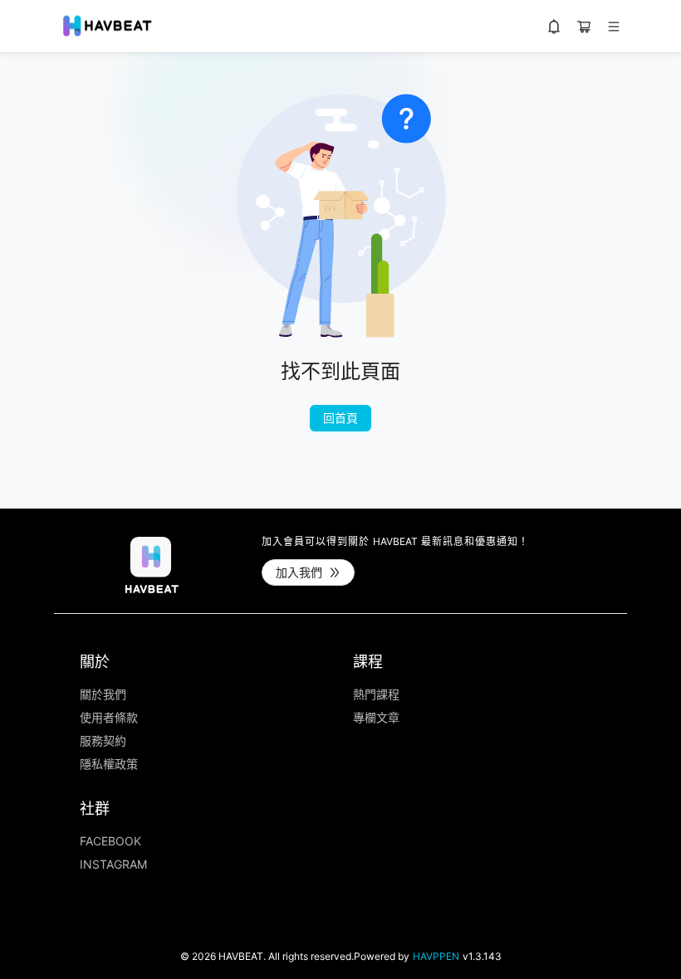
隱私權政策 (109, 764)
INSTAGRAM (113, 864)
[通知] (554, 26)
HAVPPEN (436, 956)
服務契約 (103, 741)
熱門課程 (376, 694)
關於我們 (103, 694)
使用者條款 (109, 717)
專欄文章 (376, 717)
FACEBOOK (110, 841)
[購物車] (584, 26)
